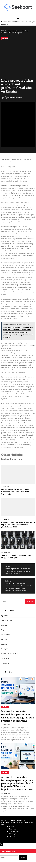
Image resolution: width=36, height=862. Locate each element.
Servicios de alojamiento (9, 654)
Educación (4, 625)
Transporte (5, 663)
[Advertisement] (18, 59)
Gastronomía (5, 635)
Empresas (11, 22)
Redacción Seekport (15, 97)
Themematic (20, 822)
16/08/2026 (7, 725)
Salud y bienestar (7, 649)
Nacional (4, 639)
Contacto (4, 24)
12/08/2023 (7, 487)
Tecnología (30, 22)
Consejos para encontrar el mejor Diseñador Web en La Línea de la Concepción (15, 491)
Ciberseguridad (20, 22)
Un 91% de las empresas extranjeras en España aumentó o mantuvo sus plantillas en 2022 (18, 524)
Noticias (4, 22)
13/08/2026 (7, 793)
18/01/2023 (7, 519)
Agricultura (4, 616)
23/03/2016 (7, 552)
